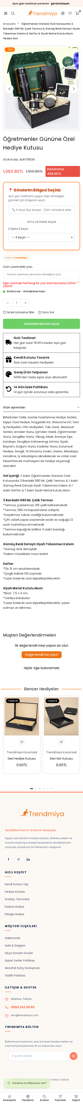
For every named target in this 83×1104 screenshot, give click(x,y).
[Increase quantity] (25, 303)
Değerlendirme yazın (41, 654)
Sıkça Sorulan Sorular (19, 953)
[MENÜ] (5, 13)
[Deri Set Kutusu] (61, 716)
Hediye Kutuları (15, 892)
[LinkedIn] (28, 859)
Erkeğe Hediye (14, 914)
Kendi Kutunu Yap (16, 884)
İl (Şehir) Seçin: (18, 229)
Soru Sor (47, 312)
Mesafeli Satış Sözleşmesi (22, 968)
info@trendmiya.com (24, 1015)
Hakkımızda (12, 938)
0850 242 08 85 (23, 1007)
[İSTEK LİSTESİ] (70, 13)
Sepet (76, 1100)
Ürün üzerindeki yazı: (18, 267)
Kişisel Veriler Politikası (20, 961)
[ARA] (13, 13)
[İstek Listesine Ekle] (22, 742)
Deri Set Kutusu (61, 758)
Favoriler (60, 1100)
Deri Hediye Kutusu (22, 758)
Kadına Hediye (14, 907)
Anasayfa (9, 24)
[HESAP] (62, 13)
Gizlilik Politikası (15, 976)
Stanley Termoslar (17, 899)
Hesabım (28, 1100)
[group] (41, 88)
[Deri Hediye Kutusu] (21, 716)
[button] (74, 89)
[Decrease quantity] (7, 303)
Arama (44, 1100)
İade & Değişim (15, 946)
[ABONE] (73, 1056)
